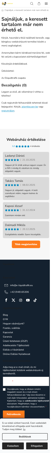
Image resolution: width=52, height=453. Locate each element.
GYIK (5, 319)
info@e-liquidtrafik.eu (21, 285)
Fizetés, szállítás (11, 328)
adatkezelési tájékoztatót (37, 400)
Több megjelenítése (26, 244)
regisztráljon (7, 110)
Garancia (7, 336)
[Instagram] (20, 300)
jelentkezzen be (30, 106)
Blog (5, 315)
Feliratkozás (14, 414)
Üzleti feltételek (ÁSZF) (15, 341)
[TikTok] (35, 300)
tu (24, 429)
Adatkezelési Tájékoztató (16, 345)
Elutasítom (13, 446)
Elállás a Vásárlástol (13, 349)
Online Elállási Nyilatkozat (16, 354)
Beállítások (25, 436)
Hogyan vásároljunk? (13, 323)
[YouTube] (28, 300)
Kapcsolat (8, 332)
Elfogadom (37, 446)
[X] (13, 300)
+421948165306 (19, 292)
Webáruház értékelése (25, 139)
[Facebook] (6, 300)
